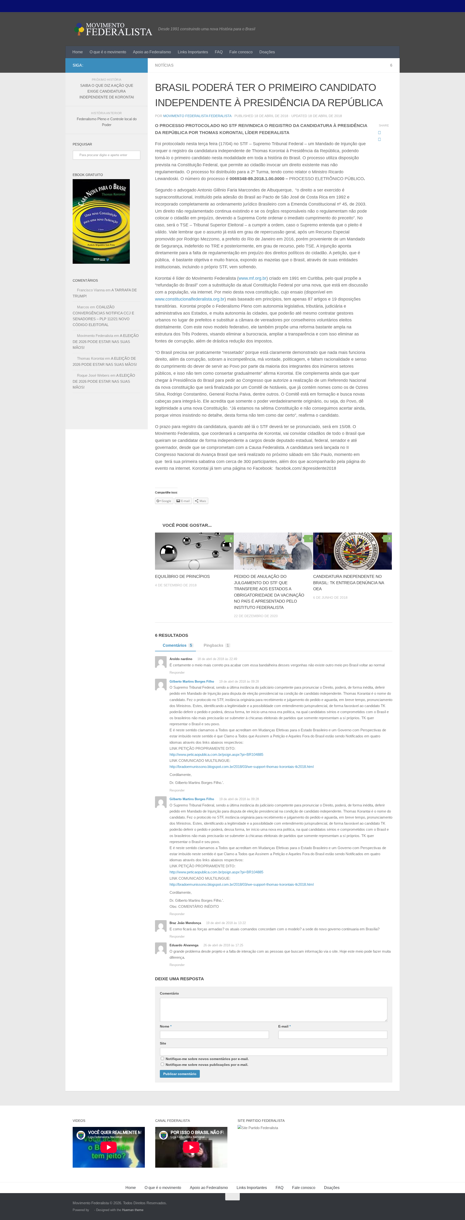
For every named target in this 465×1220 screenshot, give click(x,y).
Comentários (177, 645)
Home (77, 52)
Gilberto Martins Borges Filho (192, 681)
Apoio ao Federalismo (152, 52)
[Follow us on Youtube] (130, 65)
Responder (177, 672)
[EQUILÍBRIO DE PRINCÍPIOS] (194, 551)
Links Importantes (193, 52)
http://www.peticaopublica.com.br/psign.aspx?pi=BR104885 (216, 755)
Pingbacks (216, 645)
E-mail (284, 1026)
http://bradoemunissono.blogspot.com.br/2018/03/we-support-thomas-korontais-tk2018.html (242, 767)
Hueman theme (132, 1210)
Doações (267, 52)
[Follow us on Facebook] (137, 65)
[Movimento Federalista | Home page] (113, 29)
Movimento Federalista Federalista (197, 116)
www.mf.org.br (252, 278)
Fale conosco (241, 52)
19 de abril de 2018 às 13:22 (225, 923)
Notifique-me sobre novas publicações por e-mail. (207, 1065)
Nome (165, 1026)
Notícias (164, 65)
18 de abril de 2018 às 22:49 (216, 659)
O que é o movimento (108, 52)
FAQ (219, 52)
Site (163, 1043)
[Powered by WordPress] (91, 1210)
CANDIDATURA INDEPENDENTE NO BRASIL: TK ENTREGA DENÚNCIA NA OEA (348, 582)
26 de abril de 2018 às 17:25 (222, 945)
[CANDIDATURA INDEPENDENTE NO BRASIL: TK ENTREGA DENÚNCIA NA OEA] (352, 551)
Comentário (169, 993)
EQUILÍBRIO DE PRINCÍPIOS (182, 576)
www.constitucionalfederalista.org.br (190, 299)
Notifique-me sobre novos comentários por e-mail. (207, 1059)
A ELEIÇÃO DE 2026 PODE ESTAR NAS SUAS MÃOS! (106, 342)
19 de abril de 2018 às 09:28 (238, 681)
